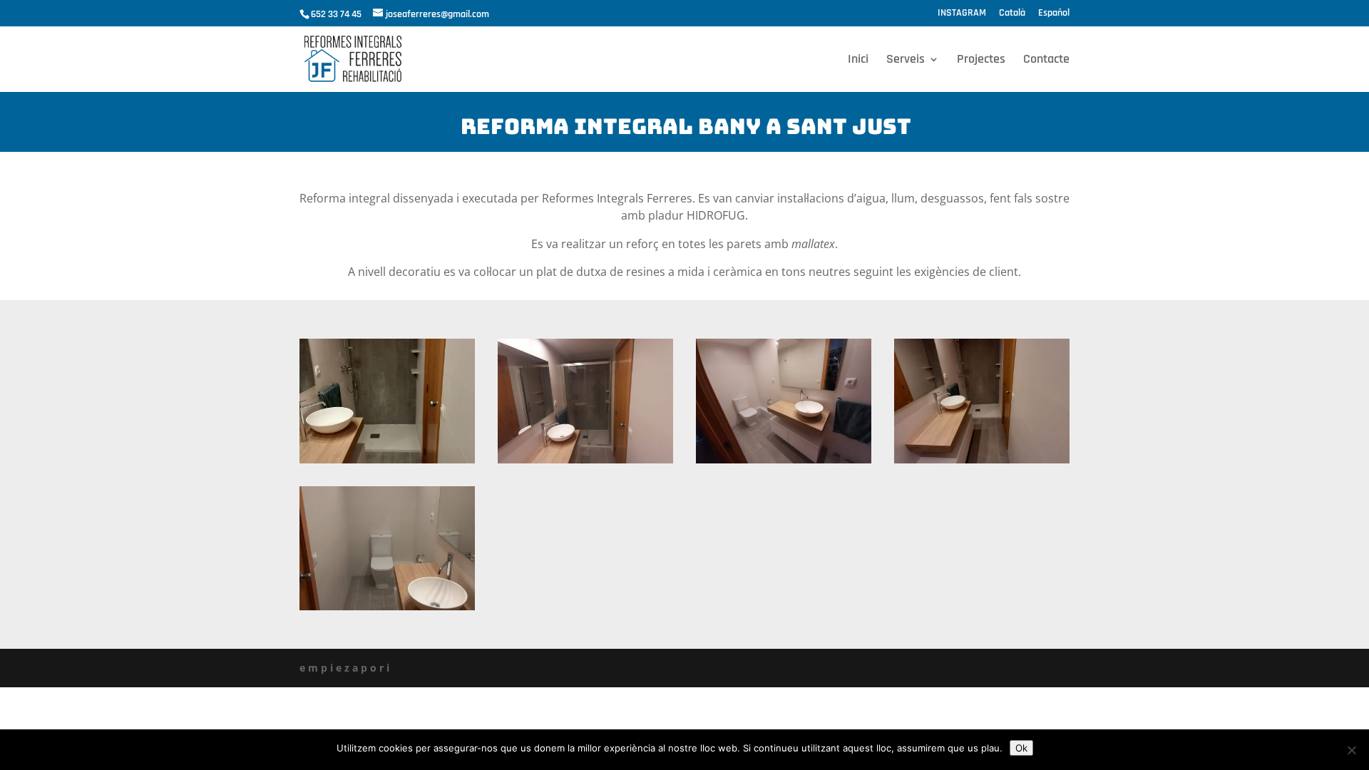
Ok (1021, 748)
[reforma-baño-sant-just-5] (387, 610)
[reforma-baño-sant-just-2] (783, 463)
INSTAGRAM (962, 13)
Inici (858, 60)
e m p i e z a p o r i (344, 667)
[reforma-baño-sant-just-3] (585, 463)
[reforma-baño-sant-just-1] (982, 463)
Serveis (905, 60)
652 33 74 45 (336, 14)
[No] (1351, 750)
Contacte (1046, 60)
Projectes (981, 60)
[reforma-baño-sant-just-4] (387, 463)
